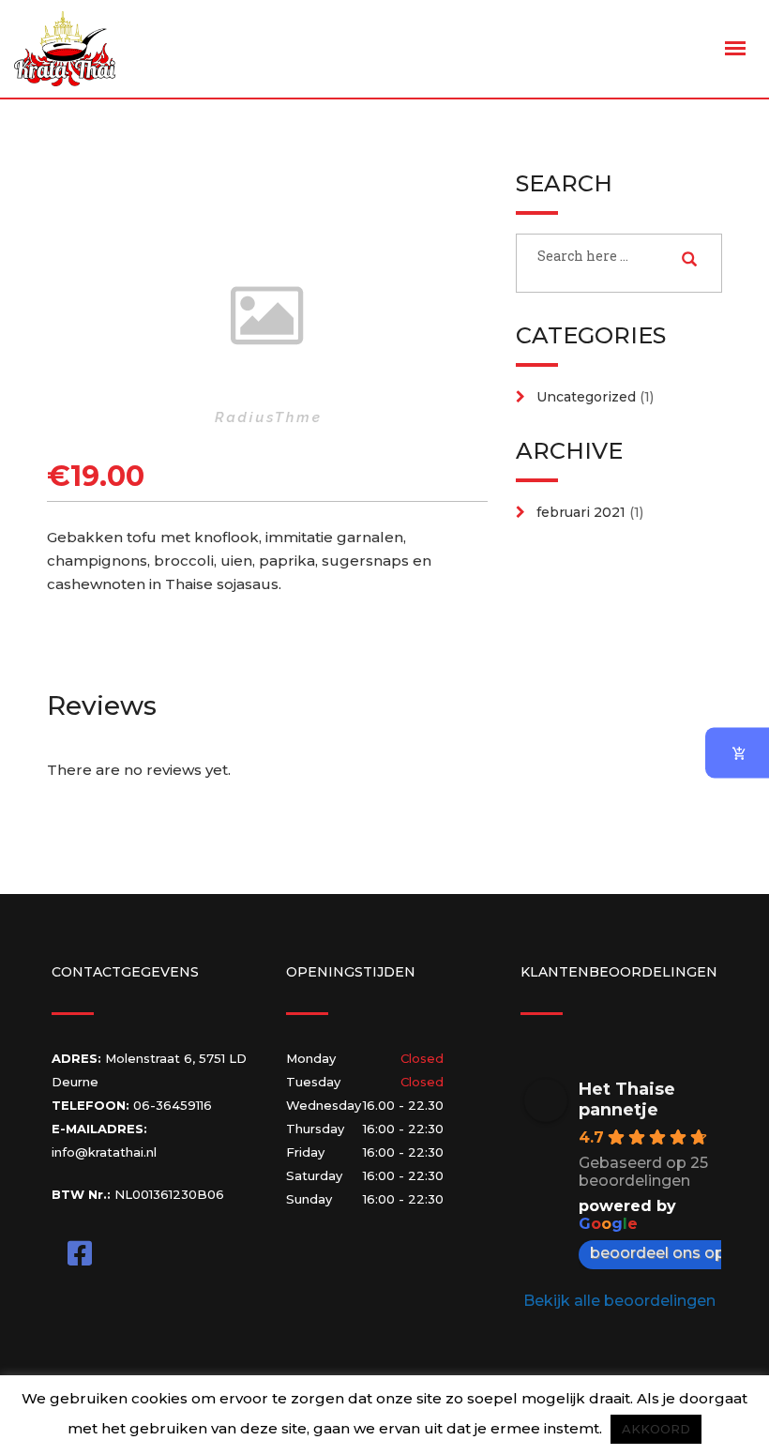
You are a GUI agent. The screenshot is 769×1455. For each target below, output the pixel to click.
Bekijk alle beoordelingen (619, 1301)
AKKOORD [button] (656, 1428)
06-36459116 (172, 1105)
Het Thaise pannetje (627, 1099)
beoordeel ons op (657, 1253)
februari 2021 (581, 512)
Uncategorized (586, 396)
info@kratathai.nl (104, 1151)
